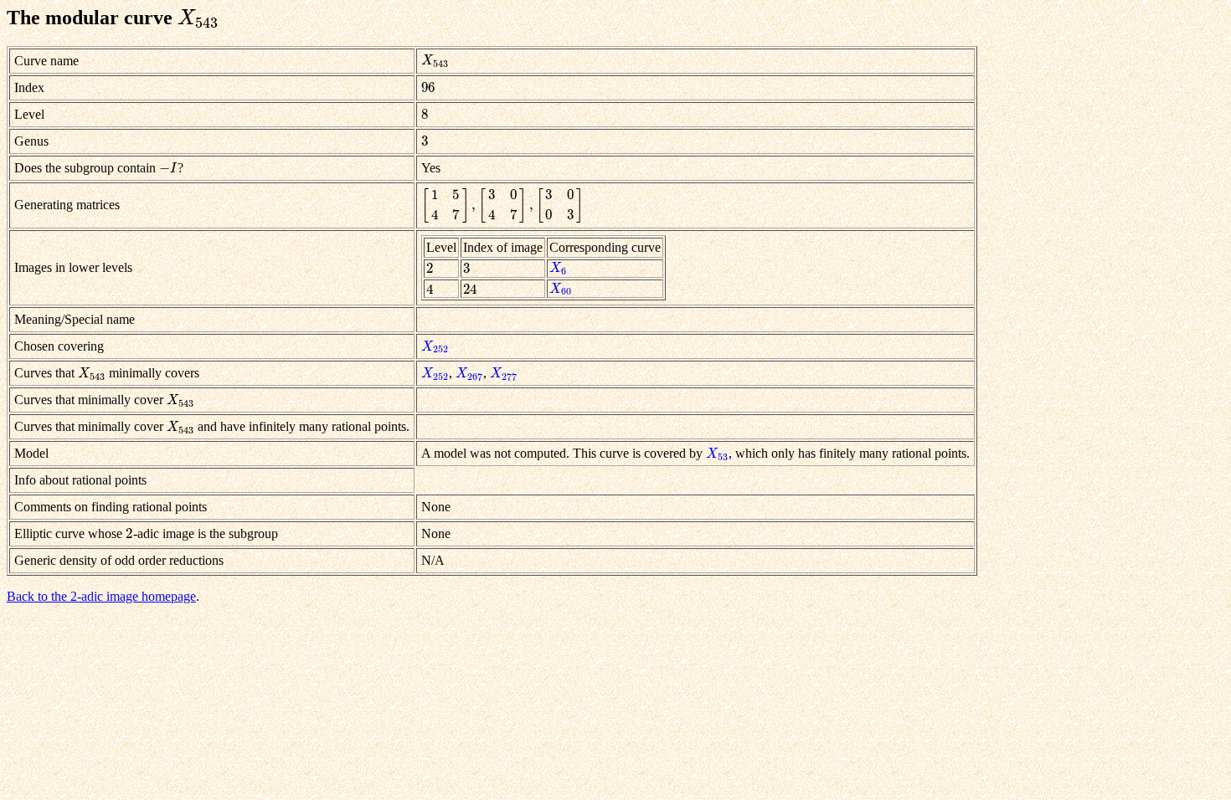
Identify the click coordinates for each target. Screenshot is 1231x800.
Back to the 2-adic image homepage (101, 596)
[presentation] (198, 17)
